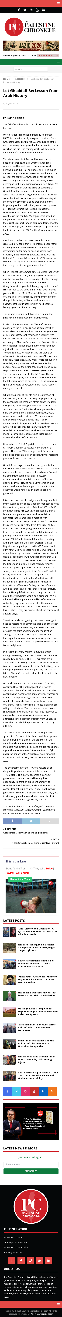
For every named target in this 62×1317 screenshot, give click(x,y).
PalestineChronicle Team (42, 1314)
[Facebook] (18, 10)
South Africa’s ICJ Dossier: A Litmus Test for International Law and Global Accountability (38, 1075)
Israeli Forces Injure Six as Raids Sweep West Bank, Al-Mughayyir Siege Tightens (36, 947)
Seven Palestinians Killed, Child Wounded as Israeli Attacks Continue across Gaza (36, 963)
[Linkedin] (43, 10)
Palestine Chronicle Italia (16, 1247)
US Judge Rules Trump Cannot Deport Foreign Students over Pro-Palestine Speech (38, 1011)
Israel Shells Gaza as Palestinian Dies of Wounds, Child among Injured (36, 1059)
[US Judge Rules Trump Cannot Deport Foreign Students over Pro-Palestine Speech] (9, 1012)
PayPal (10, 873)
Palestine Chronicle (13, 1237)
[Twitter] (25, 10)
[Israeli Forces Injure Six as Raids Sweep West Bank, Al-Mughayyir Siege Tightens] (9, 948)
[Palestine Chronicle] (31, 1222)
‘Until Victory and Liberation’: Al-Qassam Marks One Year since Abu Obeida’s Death (38, 931)
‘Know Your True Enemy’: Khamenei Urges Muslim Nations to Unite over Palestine (38, 979)
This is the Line (16, 861)
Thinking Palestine (13, 1252)
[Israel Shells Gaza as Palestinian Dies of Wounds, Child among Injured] (9, 1060)
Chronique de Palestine (15, 1242)
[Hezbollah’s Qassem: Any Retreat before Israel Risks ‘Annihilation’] (9, 996)
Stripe (49, 868)
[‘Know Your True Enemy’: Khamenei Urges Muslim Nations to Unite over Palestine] (9, 980)
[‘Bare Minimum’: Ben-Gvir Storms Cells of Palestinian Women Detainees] (9, 1028)
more (7, 1296)
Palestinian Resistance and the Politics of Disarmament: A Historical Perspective (36, 1043)
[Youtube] (37, 10)
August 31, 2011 (13, 103)
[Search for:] (31, 68)
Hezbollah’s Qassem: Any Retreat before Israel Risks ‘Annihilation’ (37, 994)
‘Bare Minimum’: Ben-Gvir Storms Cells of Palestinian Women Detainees (37, 1027)
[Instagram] (31, 10)
